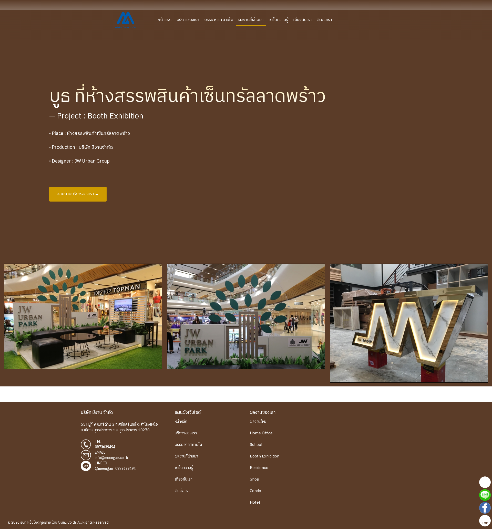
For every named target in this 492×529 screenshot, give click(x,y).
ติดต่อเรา (324, 19)
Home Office (261, 433)
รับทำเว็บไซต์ (29, 522)
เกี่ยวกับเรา (302, 19)
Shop (254, 479)
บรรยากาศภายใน (218, 19)
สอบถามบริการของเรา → (78, 194)
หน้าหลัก (181, 421)
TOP (485, 523)
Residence (259, 468)
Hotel (255, 502)
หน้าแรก (164, 19)
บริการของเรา (188, 19)
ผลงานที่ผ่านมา (250, 19)
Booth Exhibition (264, 456)
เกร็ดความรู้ (278, 19)
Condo (255, 491)
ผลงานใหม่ (258, 421)
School (256, 445)
